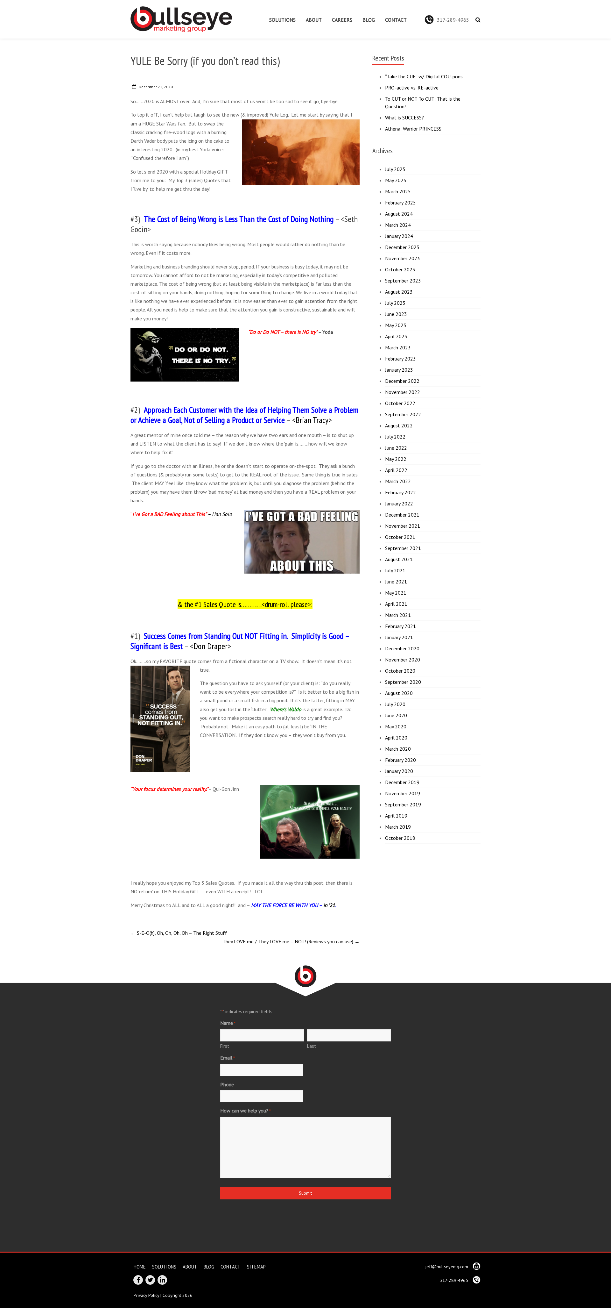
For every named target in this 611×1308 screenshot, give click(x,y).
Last (311, 1046)
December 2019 (402, 782)
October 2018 (400, 838)
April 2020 (396, 737)
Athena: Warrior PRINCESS (413, 128)
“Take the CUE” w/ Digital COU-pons (424, 76)
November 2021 (402, 526)
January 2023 (399, 370)
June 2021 (396, 581)
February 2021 (400, 626)
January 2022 (399, 503)
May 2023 (395, 325)
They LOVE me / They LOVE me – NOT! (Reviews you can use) (291, 941)
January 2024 (399, 236)
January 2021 (399, 637)
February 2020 (400, 760)
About (314, 20)
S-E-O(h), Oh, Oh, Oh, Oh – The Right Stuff (178, 933)
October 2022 (400, 403)
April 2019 (396, 815)
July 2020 (395, 704)
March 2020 (398, 749)
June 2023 (396, 314)
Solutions (282, 20)
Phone (227, 1084)
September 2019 (403, 804)
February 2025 (400, 202)
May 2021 (395, 593)
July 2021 (395, 570)
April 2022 (396, 470)
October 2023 (400, 269)
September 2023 (403, 280)
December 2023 (402, 247)
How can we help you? (245, 1110)
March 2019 (398, 827)
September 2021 (403, 548)
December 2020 (402, 648)
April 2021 (396, 604)
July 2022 (395, 436)
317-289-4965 (453, 20)
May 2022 (395, 459)
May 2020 (395, 726)
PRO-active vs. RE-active (412, 87)
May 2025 (395, 180)
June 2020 (396, 715)
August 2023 (399, 292)
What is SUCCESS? (404, 117)
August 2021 (399, 559)
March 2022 (398, 481)
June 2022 (396, 448)
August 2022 (399, 425)
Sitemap (256, 1266)
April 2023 (396, 336)
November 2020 (402, 659)
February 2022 (400, 492)
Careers (342, 20)
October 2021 (400, 537)
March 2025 (398, 191)
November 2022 (402, 392)
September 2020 (403, 682)
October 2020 (400, 671)
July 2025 (395, 169)
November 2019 (402, 793)
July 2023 (395, 303)
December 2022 (402, 381)
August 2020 (399, 693)
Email (227, 1057)
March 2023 (398, 347)
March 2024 (398, 225)
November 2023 (402, 258)
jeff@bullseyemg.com (447, 1266)
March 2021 (398, 615)
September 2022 (403, 414)
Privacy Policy (146, 1295)
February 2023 (400, 358)
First (224, 1046)
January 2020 (399, 771)
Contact (396, 20)
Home (140, 1266)
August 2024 (399, 214)
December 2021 (402, 514)
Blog (368, 20)
